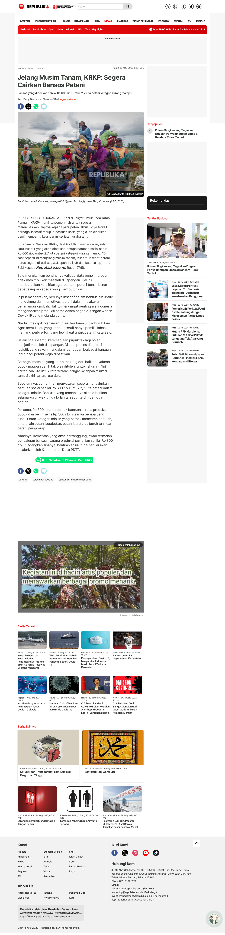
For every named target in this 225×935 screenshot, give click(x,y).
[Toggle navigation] (21, 6)
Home (21, 68)
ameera (25, 21)
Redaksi (48, 892)
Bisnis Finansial (143, 21)
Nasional (25, 29)
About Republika (27, 892)
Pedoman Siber (77, 892)
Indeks (200, 21)
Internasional (66, 29)
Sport (52, 29)
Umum (39, 68)
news (108, 21)
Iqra (45, 856)
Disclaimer (23, 897)
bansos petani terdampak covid (75, 479)
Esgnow (22, 871)
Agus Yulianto (68, 99)
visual (178, 21)
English (73, 871)
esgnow (163, 21)
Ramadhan (49, 876)
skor (66, 21)
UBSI (79, 29)
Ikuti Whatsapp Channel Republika (67, 460)
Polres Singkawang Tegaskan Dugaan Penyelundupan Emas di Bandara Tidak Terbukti (176, 133)
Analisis (47, 861)
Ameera (22, 851)
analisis (122, 21)
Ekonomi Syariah (47, 21)
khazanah (81, 21)
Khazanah (23, 856)
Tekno (46, 866)
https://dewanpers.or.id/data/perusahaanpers (46, 916)
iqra (97, 21)
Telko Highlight (94, 29)
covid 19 (23, 479)
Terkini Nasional (157, 218)
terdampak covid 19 (43, 479)
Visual (46, 871)
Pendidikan (39, 29)
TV (190, 21)
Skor (71, 851)
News (30, 68)
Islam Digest (76, 856)
